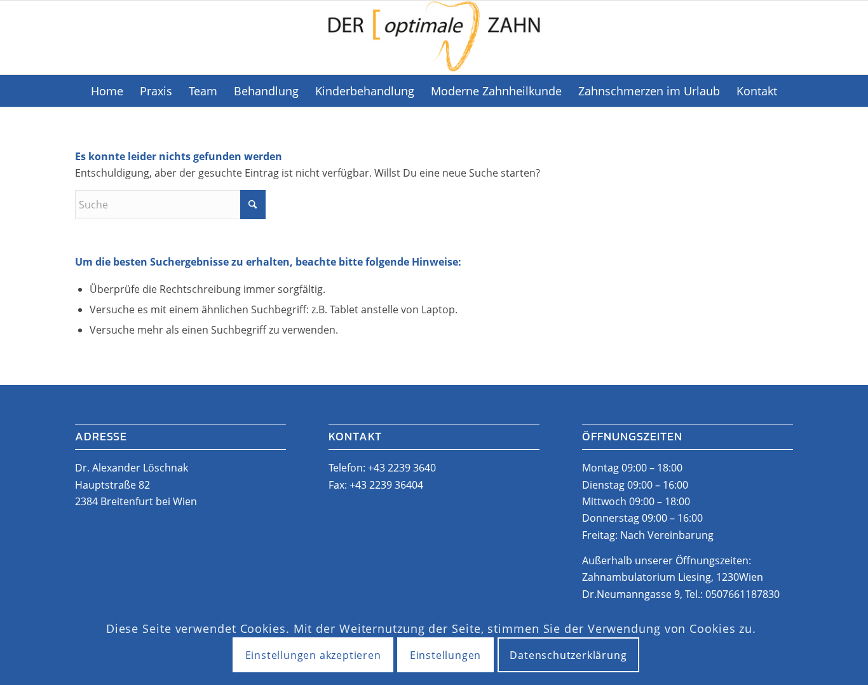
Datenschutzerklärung (568, 655)
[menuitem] (107, 91)
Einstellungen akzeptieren (313, 655)
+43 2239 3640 (402, 468)
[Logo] (434, 37)
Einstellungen (445, 655)
